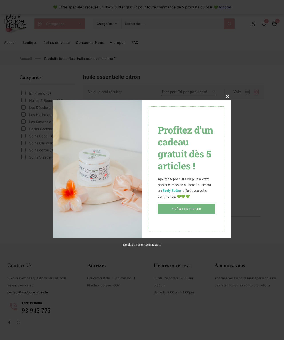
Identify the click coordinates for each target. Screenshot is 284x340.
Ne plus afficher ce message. (142, 244)
